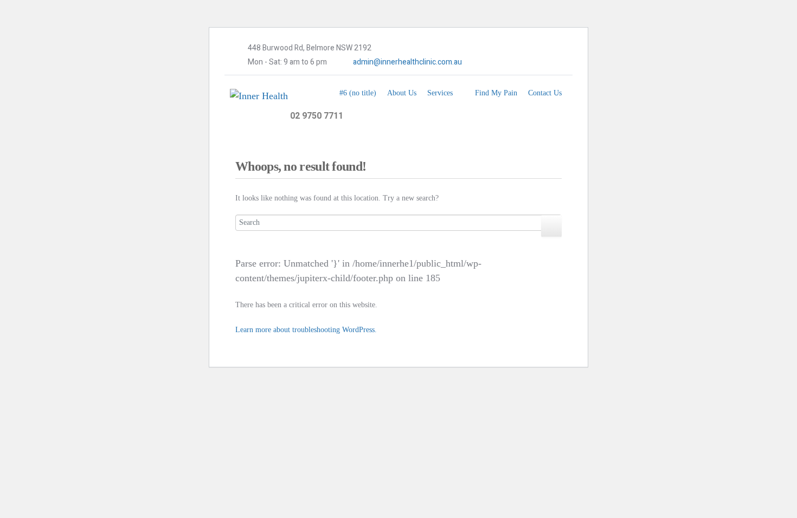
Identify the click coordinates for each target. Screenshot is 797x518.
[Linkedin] (518, 62)
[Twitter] (502, 62)
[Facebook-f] (485, 62)
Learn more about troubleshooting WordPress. (306, 330)
